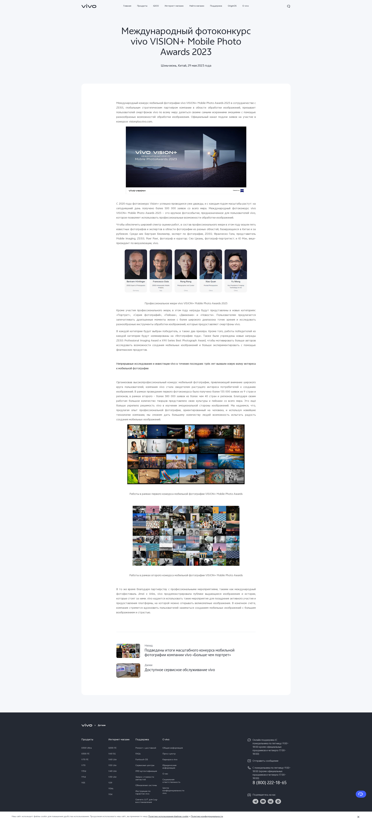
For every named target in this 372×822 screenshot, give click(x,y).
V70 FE (84, 760)
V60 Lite (112, 760)
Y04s (110, 789)
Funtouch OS (141, 760)
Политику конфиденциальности (207, 817)
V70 (83, 765)
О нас (165, 774)
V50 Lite (112, 765)
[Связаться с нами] (361, 794)
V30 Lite (112, 777)
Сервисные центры (144, 765)
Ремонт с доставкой (145, 748)
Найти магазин (196, 6)
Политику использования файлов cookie (168, 817)
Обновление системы (146, 785)
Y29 (110, 783)
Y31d (83, 771)
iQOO (156, 6)
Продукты (142, 6)
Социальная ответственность (171, 781)
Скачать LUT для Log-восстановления (146, 801)
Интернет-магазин (174, 6)
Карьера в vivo (169, 760)
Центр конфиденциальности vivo (173, 791)
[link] (88, 6)
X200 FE (112, 748)
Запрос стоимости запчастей (144, 778)
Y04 (110, 794)
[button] (289, 6)
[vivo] (87, 725)
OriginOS (232, 6)
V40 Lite (112, 771)
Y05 (83, 783)
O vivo (245, 6)
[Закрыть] (358, 817)
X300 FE (85, 754)
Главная (127, 6)
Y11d (83, 777)
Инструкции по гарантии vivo (143, 792)
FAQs (138, 754)
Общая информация (172, 748)
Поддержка (216, 6)
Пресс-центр (169, 754)
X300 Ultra (86, 748)
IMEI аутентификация (146, 771)
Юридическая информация (169, 767)
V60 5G (112, 754)
